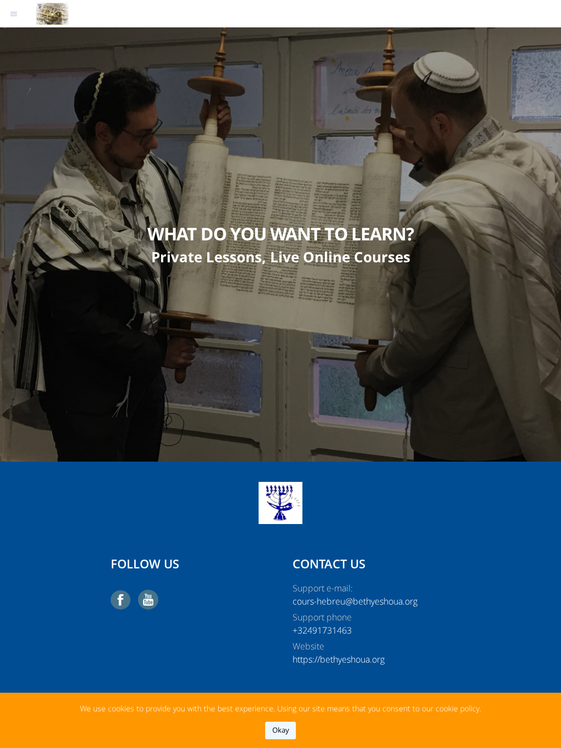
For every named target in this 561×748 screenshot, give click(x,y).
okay (280, 730)
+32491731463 (322, 630)
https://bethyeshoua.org (339, 659)
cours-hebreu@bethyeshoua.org (355, 601)
